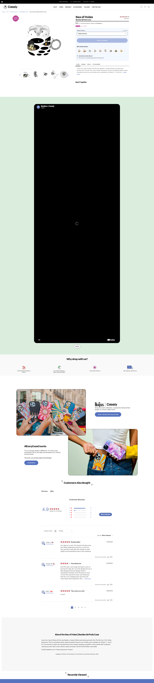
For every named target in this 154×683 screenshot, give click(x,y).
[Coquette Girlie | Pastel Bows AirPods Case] (106, 53)
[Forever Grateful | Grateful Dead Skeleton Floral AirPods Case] (111, 53)
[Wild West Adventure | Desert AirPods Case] (90, 53)
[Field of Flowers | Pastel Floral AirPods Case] (101, 53)
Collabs (87, 7)
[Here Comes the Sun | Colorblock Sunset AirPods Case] (80, 53)
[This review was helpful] (108, 557)
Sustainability (97, 64)
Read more (88, 578)
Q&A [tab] (52, 491)
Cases (61, 7)
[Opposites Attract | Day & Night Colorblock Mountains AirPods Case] (85, 53)
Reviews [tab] (44, 491)
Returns (89, 64)
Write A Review (105, 514)
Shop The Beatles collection (108, 414)
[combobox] (65, 531)
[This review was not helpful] (111, 557)
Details (78, 64)
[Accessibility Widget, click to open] (2, 2)
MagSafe (68, 7)
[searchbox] (47, 531)
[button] (80, 508)
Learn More (31, 462)
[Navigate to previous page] (69, 607)
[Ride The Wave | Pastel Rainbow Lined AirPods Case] (95, 53)
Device (83, 30)
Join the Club (96, 7)
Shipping (83, 64)
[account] (145, 7)
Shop (55, 7)
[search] (141, 7)
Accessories (77, 7)
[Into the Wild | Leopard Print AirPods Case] (116, 53)
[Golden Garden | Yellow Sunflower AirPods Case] (122, 53)
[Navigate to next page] (85, 607)
